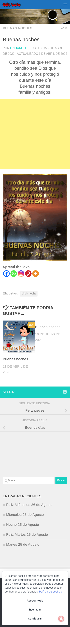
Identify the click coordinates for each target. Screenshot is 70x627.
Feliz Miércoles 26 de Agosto (29, 505)
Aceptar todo (35, 600)
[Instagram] (21, 273)
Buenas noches (17, 28)
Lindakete (18, 48)
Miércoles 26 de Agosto (25, 515)
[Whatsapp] (13, 273)
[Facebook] (6, 273)
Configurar (35, 618)
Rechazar (35, 609)
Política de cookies (50, 591)
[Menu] (65, 4)
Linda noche (28, 293)
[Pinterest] (28, 273)
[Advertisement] (35, 134)
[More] (35, 273)
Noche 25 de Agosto (22, 525)
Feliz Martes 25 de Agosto (27, 534)
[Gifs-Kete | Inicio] (14, 4)
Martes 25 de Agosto (22, 544)
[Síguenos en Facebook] (65, 392)
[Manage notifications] (61, 619)
